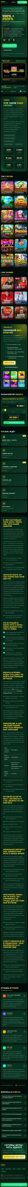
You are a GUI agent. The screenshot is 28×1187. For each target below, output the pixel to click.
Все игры (4, 179)
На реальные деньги (11, 367)
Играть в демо (9, 362)
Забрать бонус (8, 45)
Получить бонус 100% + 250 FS (14, 1156)
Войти (13, 2)
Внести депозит (14, 422)
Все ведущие (5, 275)
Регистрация (22, 2)
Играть (23, 1181)
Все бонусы (8, 50)
